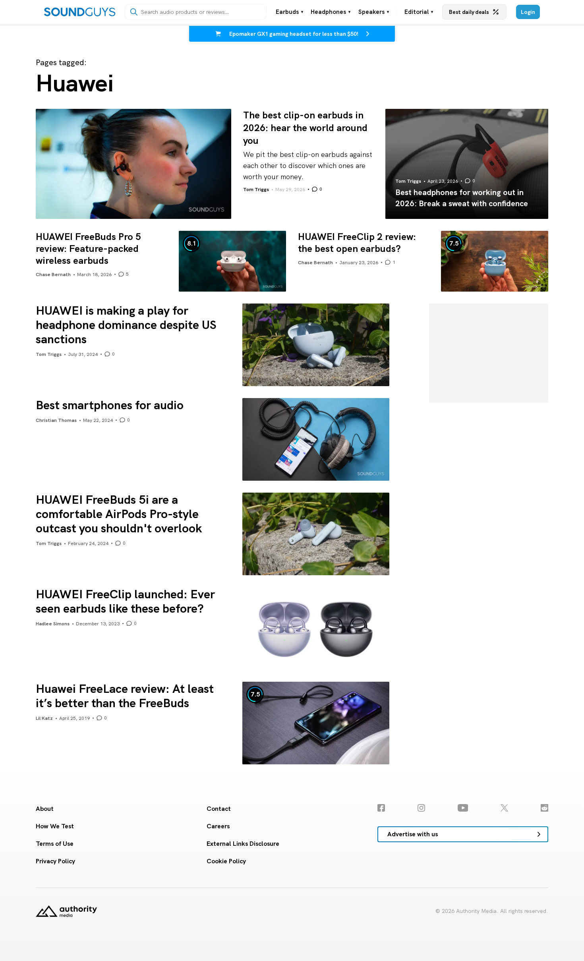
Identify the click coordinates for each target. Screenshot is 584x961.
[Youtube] (463, 808)
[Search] (133, 11)
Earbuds (289, 12)
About (45, 808)
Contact (219, 808)
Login (528, 11)
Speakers (373, 12)
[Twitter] (504, 808)
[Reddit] (544, 808)
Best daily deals (469, 11)
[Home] (79, 12)
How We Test (55, 826)
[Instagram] (421, 808)
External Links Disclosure (243, 843)
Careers (218, 826)
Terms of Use (54, 843)
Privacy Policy (55, 861)
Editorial (418, 12)
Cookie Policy (226, 861)
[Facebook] (381, 808)
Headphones (330, 12)
